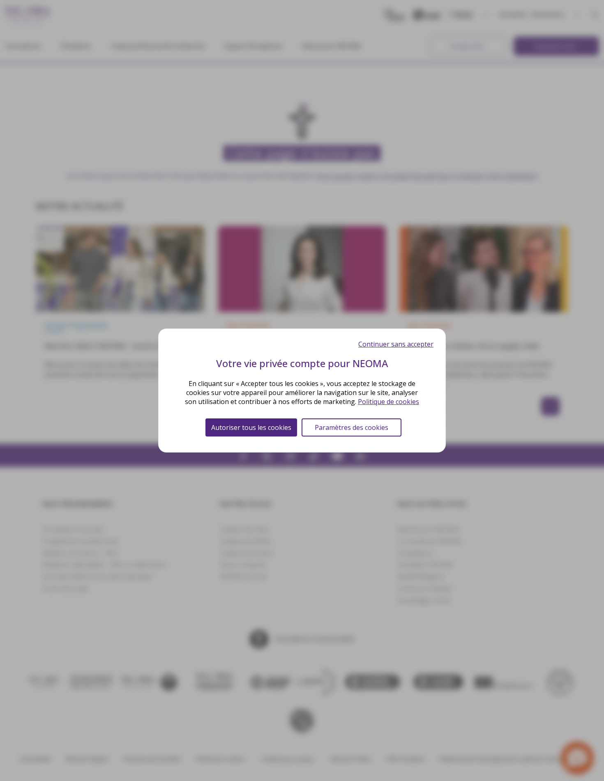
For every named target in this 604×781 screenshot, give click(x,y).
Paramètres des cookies (351, 427)
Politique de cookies (388, 401)
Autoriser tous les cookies (251, 427)
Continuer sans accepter (395, 344)
